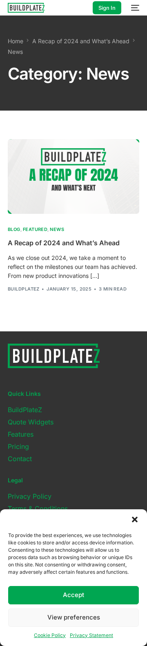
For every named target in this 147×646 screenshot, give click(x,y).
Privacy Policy (29, 496)
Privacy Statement (91, 635)
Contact (20, 459)
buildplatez (24, 289)
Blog (14, 229)
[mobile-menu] (134, 8)
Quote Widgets (30, 422)
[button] (135, 519)
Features (20, 434)
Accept (73, 595)
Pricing (18, 446)
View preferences (73, 617)
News (57, 229)
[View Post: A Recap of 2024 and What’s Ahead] (73, 176)
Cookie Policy (50, 635)
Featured (35, 229)
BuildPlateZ (25, 410)
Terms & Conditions (38, 508)
